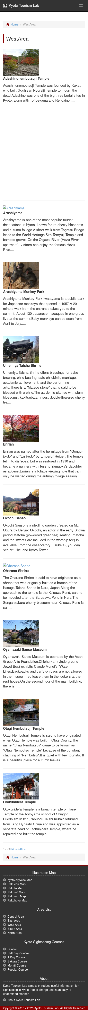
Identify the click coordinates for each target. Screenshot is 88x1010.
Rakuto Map (15, 888)
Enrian (8, 444)
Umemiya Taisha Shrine (22, 365)
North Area (15, 933)
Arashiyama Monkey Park (23, 291)
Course (12, 949)
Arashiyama (12, 212)
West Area (14, 924)
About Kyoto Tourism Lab (24, 1000)
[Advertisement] (44, 152)
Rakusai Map (16, 892)
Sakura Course (17, 961)
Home (14, 24)
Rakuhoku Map (17, 900)
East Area (14, 920)
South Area (15, 929)
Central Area (16, 916)
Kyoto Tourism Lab (23, 5)
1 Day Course (16, 957)
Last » (22, 849)
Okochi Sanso (14, 518)
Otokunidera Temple (19, 801)
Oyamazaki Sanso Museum (25, 649)
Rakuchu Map (17, 884)
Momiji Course (17, 965)
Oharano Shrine (16, 570)
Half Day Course (18, 953)
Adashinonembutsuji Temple (26, 78)
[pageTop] (79, 964)
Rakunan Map (17, 896)
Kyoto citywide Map (20, 880)
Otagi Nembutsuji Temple (23, 728)
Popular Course (18, 969)
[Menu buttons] (81, 6)
